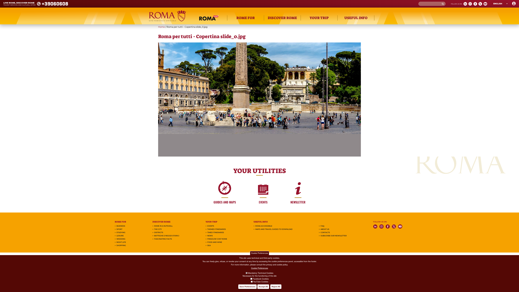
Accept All (263, 287)
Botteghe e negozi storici (166, 236)
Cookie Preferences (259, 253)
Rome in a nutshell (163, 226)
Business (121, 226)
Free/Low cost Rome (217, 239)
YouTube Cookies (260, 281)
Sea (209, 245)
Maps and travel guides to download (273, 229)
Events (210, 226)
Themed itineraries (216, 229)
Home (161, 27)
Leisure (120, 236)
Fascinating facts (163, 239)
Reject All (276, 287)
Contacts (325, 232)
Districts (158, 232)
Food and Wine (214, 242)
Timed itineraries (215, 232)
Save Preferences (247, 287)
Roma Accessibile (263, 226)
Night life (121, 242)
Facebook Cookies (261, 278)
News (210, 236)
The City (158, 229)
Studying (121, 232)
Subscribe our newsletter (334, 236)
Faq (322, 226)
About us (325, 229)
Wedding (121, 239)
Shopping (121, 245)
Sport (119, 229)
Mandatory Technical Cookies (260, 273)
